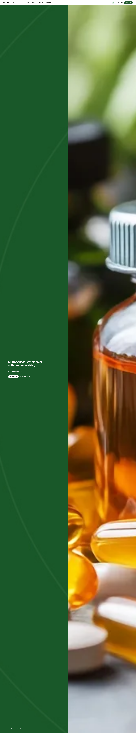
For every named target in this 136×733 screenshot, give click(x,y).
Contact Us (48, 2)
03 (14, 728)
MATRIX (8, 3)
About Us (34, 2)
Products (41, 2)
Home (28, 2)
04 (16, 728)
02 (11, 728)
